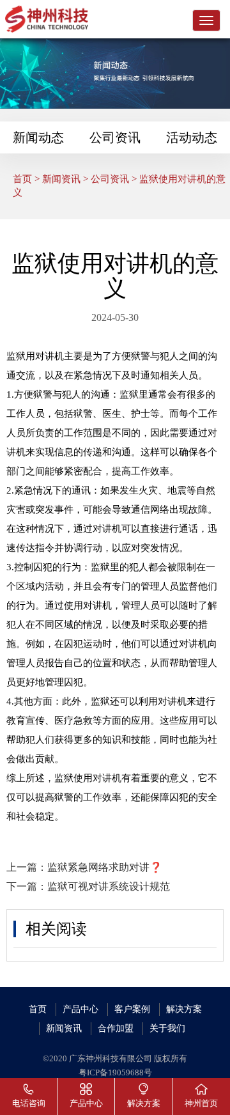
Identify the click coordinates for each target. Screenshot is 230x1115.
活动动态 (191, 137)
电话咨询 (28, 1103)
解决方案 (184, 1009)
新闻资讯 (61, 179)
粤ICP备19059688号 (115, 1072)
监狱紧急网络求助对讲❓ (104, 867)
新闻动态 (38, 137)
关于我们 (167, 1028)
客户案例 (132, 1009)
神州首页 (201, 1103)
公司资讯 (115, 137)
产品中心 (80, 1009)
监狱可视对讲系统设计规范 (108, 886)
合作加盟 (116, 1028)
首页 (22, 179)
